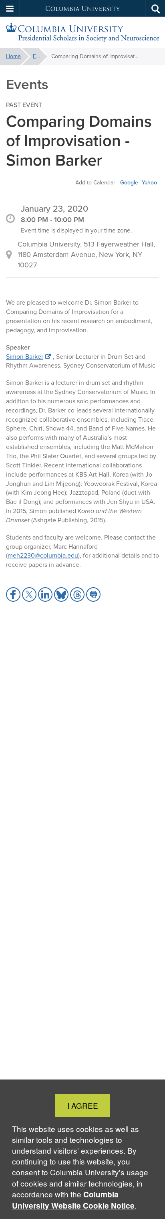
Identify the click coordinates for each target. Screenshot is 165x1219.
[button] (10, 8)
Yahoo (149, 182)
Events (40, 56)
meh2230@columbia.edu (43, 555)
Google (129, 182)
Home (13, 56)
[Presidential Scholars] (82, 32)
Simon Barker (24, 356)
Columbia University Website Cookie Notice (73, 1200)
